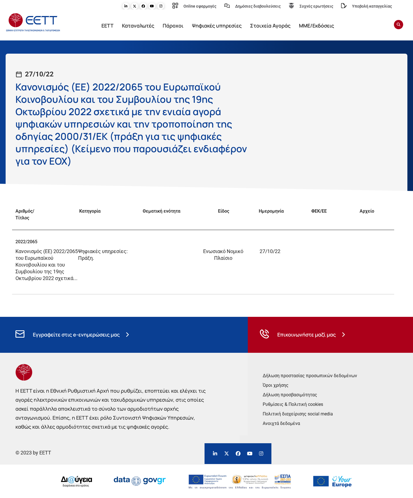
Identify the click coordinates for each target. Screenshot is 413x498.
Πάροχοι (173, 25)
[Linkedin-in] (125, 6)
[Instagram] (160, 6)
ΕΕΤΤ (107, 25)
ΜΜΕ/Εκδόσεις (316, 25)
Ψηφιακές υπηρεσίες (217, 25)
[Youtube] (152, 6)
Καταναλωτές (138, 25)
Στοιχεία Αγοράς (270, 25)
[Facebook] (143, 6)
